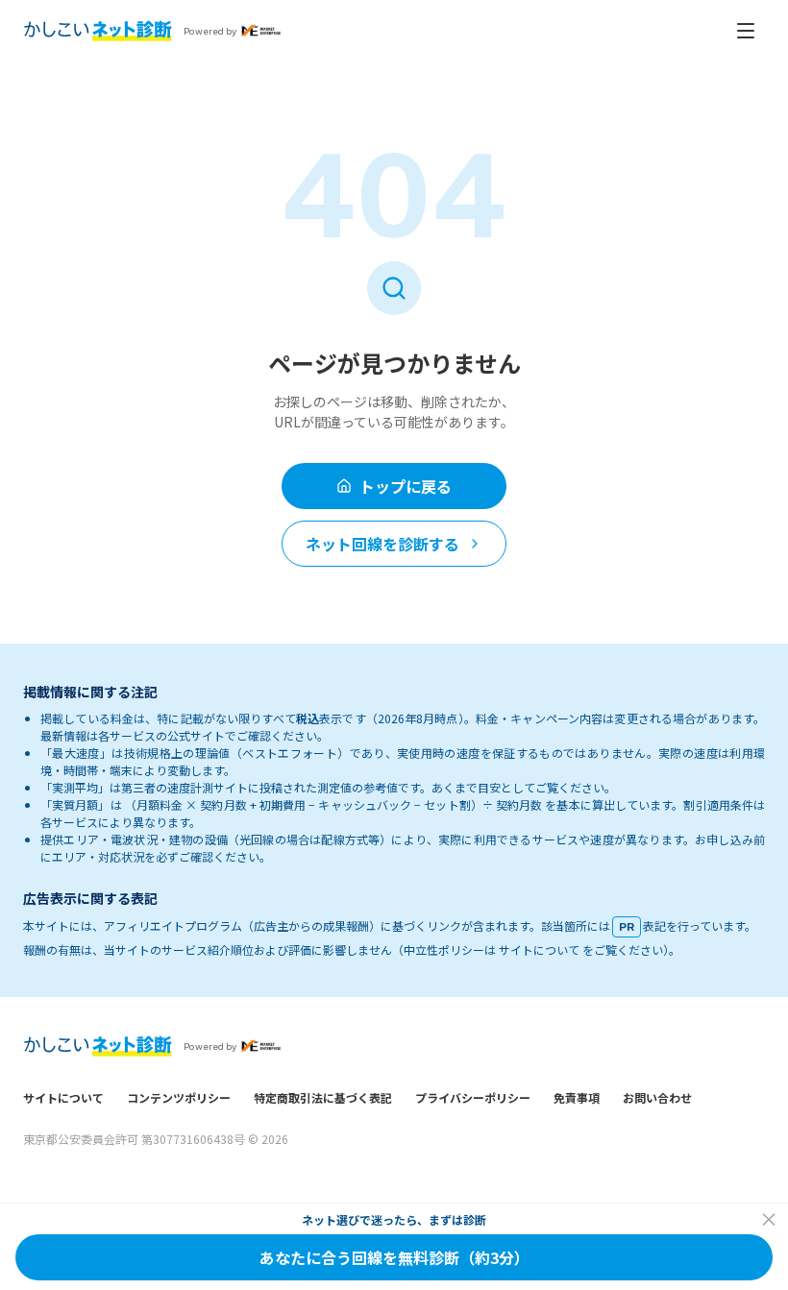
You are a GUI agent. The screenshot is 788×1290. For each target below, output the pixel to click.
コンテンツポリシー (179, 1097)
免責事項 (577, 1097)
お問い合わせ (657, 1097)
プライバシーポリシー (472, 1097)
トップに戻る (405, 486)
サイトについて (63, 1097)
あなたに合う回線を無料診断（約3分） (394, 1257)
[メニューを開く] (745, 31)
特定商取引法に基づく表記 (323, 1097)
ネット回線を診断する (382, 543)
